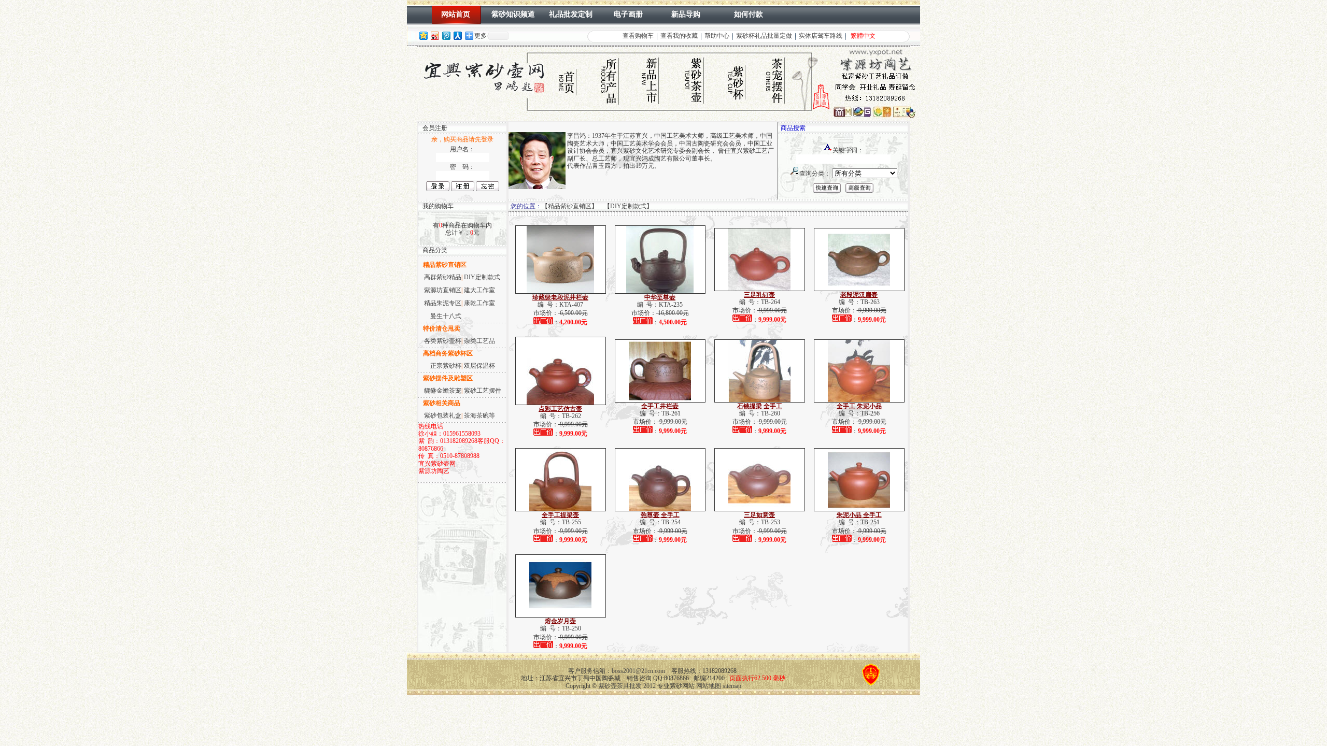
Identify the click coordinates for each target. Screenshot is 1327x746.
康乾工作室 (479, 303)
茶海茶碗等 (479, 415)
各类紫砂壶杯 (442, 341)
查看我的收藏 (679, 35)
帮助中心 (716, 35)
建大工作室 (479, 290)
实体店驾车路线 (820, 35)
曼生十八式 (445, 316)
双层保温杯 (479, 365)
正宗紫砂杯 (445, 365)
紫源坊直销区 (442, 290)
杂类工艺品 (479, 341)
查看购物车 (638, 35)
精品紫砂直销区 (569, 206)
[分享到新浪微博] (434, 35)
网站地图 (708, 686)
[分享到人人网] (457, 35)
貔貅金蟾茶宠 (442, 390)
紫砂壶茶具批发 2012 (627, 686)
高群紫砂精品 (442, 277)
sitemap (732, 686)
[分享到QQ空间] (423, 35)
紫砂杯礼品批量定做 (764, 35)
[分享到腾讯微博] (445, 35)
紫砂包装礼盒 (442, 415)
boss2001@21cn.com (638, 671)
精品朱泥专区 (442, 303)
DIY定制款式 (482, 277)
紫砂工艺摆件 (482, 390)
